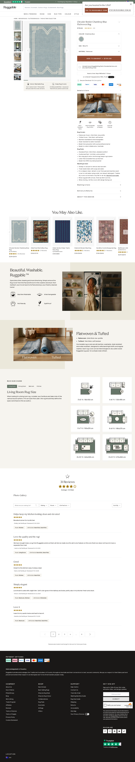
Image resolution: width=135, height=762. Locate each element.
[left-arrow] (53, 1)
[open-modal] (131, 4)
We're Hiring (9, 699)
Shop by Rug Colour (44, 696)
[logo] (10, 7)
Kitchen (39, 386)
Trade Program (11, 702)
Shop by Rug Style (44, 693)
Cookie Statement (12, 720)
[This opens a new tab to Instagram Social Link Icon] (110, 731)
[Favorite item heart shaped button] (119, 22)
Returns (73, 705)
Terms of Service (11, 711)
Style (76, 14)
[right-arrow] (81, 1)
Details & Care (83, 90)
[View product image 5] (18, 67)
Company (10, 684)
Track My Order (76, 693)
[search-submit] (37, 505)
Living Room (12, 386)
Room (42, 14)
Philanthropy (10, 693)
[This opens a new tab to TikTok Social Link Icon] (124, 731)
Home (15, 18)
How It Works (10, 690)
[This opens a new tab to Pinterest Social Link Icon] (115, 731)
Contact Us (74, 690)
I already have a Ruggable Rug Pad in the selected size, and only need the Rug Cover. (99, 67)
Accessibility (75, 708)
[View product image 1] (18, 25)
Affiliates (9, 705)
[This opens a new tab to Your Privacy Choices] (86, 714)
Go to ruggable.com (96, 10)
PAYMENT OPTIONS (15, 657)
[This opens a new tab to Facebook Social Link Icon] (105, 731)
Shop (40, 684)
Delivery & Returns (85, 191)
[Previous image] (28, 50)
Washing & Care (83, 185)
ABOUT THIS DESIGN (85, 197)
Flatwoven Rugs (33, 18)
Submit (116, 699)
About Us (9, 687)
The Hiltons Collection (48, 18)
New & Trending (30, 14)
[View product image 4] (18, 57)
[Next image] (66, 50)
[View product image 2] (18, 36)
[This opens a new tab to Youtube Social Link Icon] (119, 731)
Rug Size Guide (75, 699)
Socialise (108, 727)
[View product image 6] (18, 78)
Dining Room (22, 386)
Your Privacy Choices (77, 714)
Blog (7, 696)
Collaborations (43, 699)
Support (75, 684)
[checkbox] (80, 67)
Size (49, 14)
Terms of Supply (11, 714)
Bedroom (31, 386)
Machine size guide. (112, 175)
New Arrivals (42, 687)
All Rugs (40, 708)
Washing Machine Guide (78, 696)
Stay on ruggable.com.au (120, 10)
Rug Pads (41, 702)
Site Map (73, 711)
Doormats (41, 705)
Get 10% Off (109, 684)
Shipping (73, 702)
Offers (40, 711)
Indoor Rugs (23, 18)
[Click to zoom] (47, 50)
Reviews (8, 708)
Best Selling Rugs (43, 690)
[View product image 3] (18, 46)
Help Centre (74, 687)
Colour (68, 14)
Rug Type (58, 14)
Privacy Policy (10, 717)
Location (10, 754)
